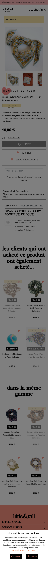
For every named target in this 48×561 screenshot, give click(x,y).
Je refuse (32, 556)
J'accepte (16, 556)
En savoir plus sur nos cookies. (23, 550)
